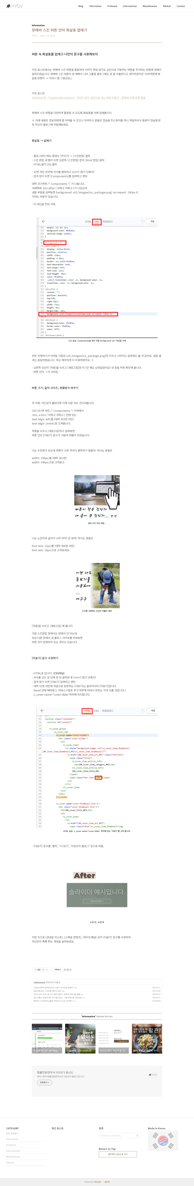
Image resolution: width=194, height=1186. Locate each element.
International (130, 6)
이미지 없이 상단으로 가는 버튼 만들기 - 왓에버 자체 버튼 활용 (56, 994)
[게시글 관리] (47, 969)
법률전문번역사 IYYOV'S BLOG (55, 1072)
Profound (112, 6)
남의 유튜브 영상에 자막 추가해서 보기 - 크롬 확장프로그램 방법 (57, 997)
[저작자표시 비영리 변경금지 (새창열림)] (68, 970)
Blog (80, 6)
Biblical (167, 6)
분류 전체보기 (12, 1133)
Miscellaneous (150, 6)
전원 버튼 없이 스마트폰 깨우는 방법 (47, 991)
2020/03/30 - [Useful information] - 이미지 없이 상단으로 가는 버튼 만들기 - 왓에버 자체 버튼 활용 (89, 98)
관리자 (107, 1182)
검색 (137, 1136)
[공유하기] (43, 969)
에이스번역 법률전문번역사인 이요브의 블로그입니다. (60, 1076)
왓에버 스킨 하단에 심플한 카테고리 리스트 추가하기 (53, 1001)
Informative (95, 6)
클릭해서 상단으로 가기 (118, 1154)
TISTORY (97, 1182)
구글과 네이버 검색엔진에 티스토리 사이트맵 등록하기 (53, 987)
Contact (181, 6)
